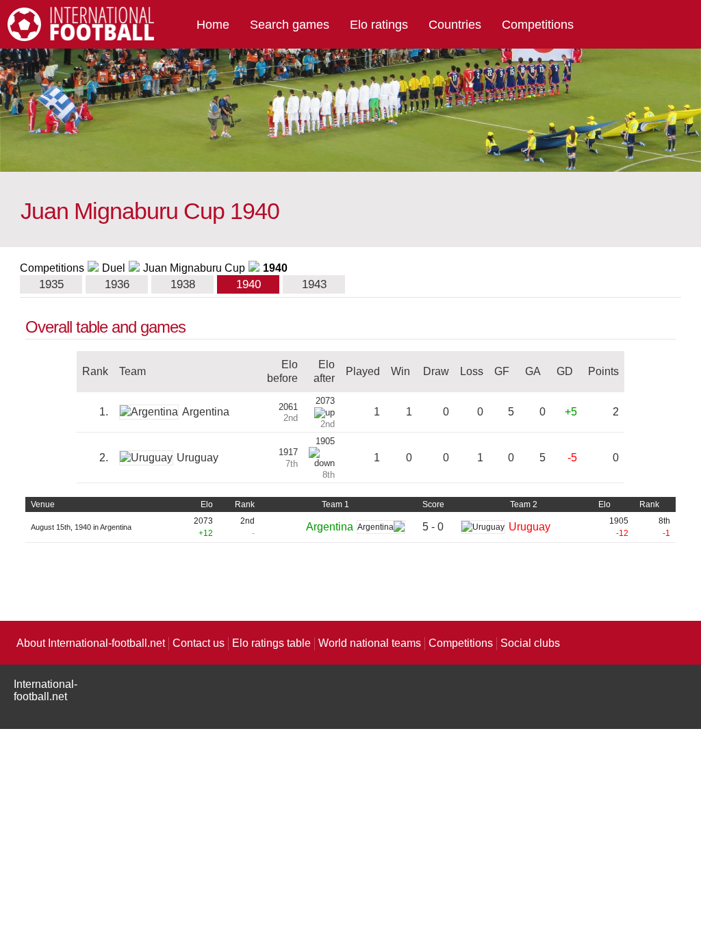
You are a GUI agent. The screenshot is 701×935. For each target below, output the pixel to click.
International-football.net (45, 690)
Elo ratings (379, 24)
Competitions (538, 24)
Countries (455, 24)
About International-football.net (90, 643)
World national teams (369, 643)
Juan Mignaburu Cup (194, 268)
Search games (289, 24)
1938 (182, 284)
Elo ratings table (271, 643)
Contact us (199, 643)
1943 (314, 284)
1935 (51, 284)
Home (212, 24)
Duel (113, 268)
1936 (117, 284)
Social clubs (530, 643)
